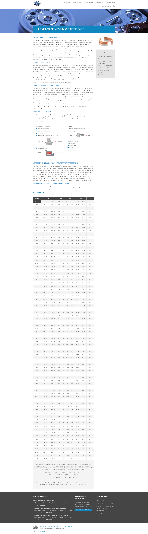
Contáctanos (110, 2)
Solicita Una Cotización (107, 6)
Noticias (100, 2)
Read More (42, 505)
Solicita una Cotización (69, 526)
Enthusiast (42, 531)
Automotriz (102, 74)
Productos (77, 2)
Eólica (101, 72)
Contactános (59, 526)
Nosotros (67, 2)
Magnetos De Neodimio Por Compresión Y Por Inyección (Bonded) (105, 68)
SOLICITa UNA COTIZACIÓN (83, 510)
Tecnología (89, 2)
